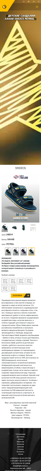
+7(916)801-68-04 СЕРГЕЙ (20, 461)
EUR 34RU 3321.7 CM (5, 288)
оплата (20, 439)
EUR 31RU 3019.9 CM (13, 281)
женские (20, 444)
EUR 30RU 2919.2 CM (5, 281)
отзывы (20, 449)
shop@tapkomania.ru (20, 466)
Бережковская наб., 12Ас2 (20, 468)
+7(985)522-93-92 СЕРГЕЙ (20, 458)
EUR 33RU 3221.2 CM (28, 281)
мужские (20, 442)
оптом (20, 454)
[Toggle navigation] (37, 6)
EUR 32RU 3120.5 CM (21, 281)
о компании (20, 434)
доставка (20, 437)
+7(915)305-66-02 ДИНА (20, 463)
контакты (20, 452)
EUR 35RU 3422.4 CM (13, 288)
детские (20, 447)
